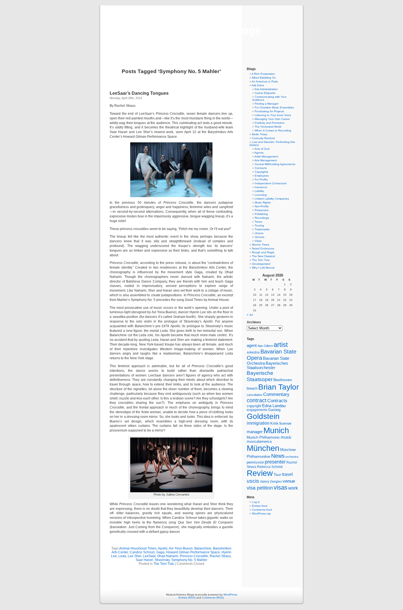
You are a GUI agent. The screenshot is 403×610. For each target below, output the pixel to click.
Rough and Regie (263, 252)
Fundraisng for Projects (269, 111)
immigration (258, 423)
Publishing (261, 213)
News (278, 456)
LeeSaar (149, 556)
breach (252, 388)
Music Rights (263, 202)
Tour (277, 474)
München (263, 448)
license (285, 423)
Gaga (160, 552)
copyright (254, 406)
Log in (256, 501)
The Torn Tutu (164, 564)
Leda (122, 556)
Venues (259, 236)
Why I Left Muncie (263, 267)
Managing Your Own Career (272, 118)
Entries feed (259, 505)
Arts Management (265, 160)
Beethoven (282, 380)
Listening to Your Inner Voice (273, 115)
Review (260, 473)
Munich (276, 430)
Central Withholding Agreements (275, 164)
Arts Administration (266, 89)
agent (252, 345)
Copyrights (261, 171)
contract (256, 400)
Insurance (261, 187)
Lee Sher (134, 556)
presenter (275, 462)
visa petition (260, 488)
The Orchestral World (268, 126)
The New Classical (263, 256)
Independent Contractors (270, 183)
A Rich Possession (263, 73)
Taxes (258, 221)
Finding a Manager (267, 103)
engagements (257, 410)
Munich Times (260, 244)
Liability (259, 190)
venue (289, 481)
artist (281, 344)
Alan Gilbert (265, 345)
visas (280, 487)
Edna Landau (274, 406)
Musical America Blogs (201, 31)
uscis (253, 481)
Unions (259, 233)
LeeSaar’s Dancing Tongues (139, 93)
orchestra (291, 456)
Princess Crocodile (194, 556)
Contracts (261, 167)
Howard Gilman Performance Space (193, 552)
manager (255, 432)
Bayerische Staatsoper (260, 376)
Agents (258, 152)
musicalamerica (259, 441)
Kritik (274, 423)
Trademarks (262, 229)
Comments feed (262, 509)
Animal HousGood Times (138, 548)
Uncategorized (261, 263)
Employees (262, 175)
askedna (253, 352)
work (293, 488)
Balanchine (202, 548)
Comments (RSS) (213, 597)
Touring (259, 225)
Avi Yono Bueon (181, 548)
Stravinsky (162, 560)
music (286, 437)
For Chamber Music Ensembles (274, 107)
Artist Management (266, 156)
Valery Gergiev (271, 481)
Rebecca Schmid (270, 467)
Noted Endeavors (263, 248)
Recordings (262, 217)
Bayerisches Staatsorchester (267, 365)
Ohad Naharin (167, 556)
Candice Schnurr (142, 552)
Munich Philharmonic (263, 437)
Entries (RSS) (186, 597)
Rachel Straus (220, 556)
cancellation (254, 394)
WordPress (230, 594)
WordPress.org (261, 513)
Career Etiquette (265, 92)
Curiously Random (263, 138)
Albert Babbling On (264, 77)
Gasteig (274, 410)
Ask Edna (258, 85)
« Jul (250, 314)
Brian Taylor (278, 386)
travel (287, 474)
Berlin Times (259, 134)
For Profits (261, 179)
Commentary (276, 394)
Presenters (261, 210)
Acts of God (261, 148)
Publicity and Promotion (270, 122)
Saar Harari (144, 560)
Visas (258, 240)
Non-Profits (262, 206)
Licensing (261, 194)
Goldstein (263, 416)
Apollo (163, 548)
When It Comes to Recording (273, 130)
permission (255, 462)
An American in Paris (265, 81)
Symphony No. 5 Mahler (189, 560)
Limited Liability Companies (272, 198)
